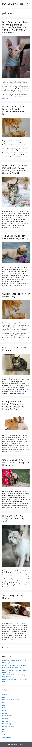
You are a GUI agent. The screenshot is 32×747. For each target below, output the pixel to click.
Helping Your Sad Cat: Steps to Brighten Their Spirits (13, 519)
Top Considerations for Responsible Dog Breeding (15, 237)
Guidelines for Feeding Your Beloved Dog (16, 295)
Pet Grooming (6, 724)
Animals (4, 694)
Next (8, 648)
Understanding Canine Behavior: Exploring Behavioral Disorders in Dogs (13, 110)
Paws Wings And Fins (12, 4)
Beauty (4, 697)
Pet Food (5, 721)
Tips (3, 734)
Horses (4, 713)
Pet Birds (5, 718)
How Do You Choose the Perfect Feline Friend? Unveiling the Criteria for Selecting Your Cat (14, 169)
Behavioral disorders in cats (11, 700)
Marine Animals (7, 716)
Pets (3, 729)
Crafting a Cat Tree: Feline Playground (15, 348)
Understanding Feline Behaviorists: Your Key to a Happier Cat (15, 462)
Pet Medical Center (8, 726)
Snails (4, 732)
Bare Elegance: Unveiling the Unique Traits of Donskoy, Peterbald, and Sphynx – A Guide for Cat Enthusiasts (14, 27)
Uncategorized (6, 737)
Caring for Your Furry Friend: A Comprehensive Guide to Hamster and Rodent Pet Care (14, 405)
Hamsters (5, 710)
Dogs (4, 705)
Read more (5, 98)
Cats (3, 702)
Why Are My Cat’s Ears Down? (13, 596)
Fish (3, 708)
